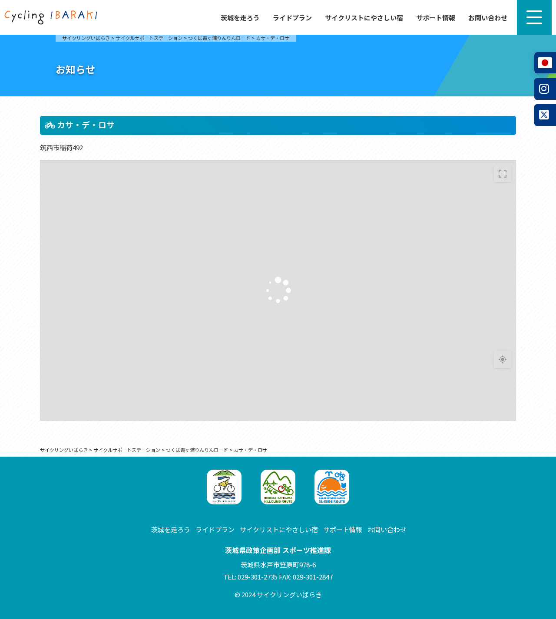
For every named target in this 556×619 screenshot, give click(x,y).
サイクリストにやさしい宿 (364, 17)
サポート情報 (435, 17)
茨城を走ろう (240, 17)
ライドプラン (292, 17)
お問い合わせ (487, 17)
